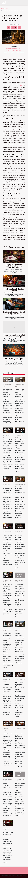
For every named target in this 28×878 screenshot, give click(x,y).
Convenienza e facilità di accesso (13, 48)
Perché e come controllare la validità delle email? (14, 359)
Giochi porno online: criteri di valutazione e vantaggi (14, 336)
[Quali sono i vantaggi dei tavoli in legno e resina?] (14, 304)
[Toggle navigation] (3, 2)
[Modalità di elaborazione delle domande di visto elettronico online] (14, 256)
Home (2, 8)
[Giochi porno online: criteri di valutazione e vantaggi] (14, 327)
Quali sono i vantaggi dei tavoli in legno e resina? (14, 313)
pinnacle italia (19, 86)
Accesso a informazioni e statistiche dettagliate (13, 52)
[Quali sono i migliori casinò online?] (14, 281)
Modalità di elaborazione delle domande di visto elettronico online (14, 266)
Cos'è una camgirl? (20, 775)
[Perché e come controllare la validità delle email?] (14, 350)
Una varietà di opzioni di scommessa (14, 50)
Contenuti (14, 47)
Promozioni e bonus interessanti (14, 54)
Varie (7, 8)
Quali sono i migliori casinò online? (14, 290)
